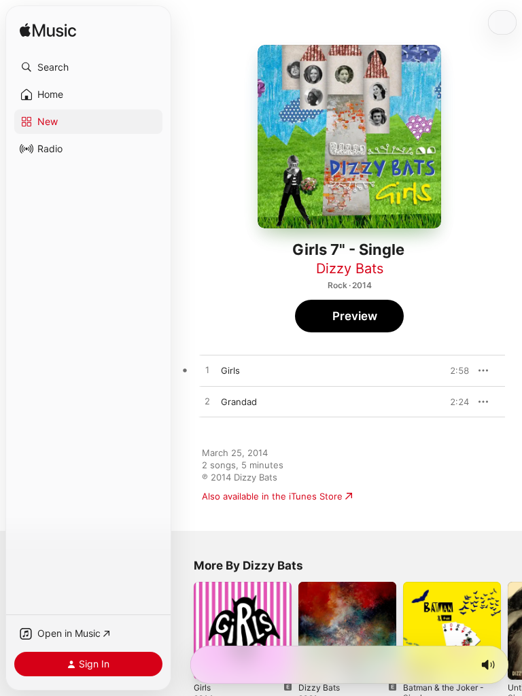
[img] (48, 31)
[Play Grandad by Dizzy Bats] (207, 402)
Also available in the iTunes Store (272, 496)
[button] (88, 67)
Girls (202, 687)
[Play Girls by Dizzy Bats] (207, 370)
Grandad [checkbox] (239, 401)
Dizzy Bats (349, 268)
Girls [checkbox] (230, 370)
